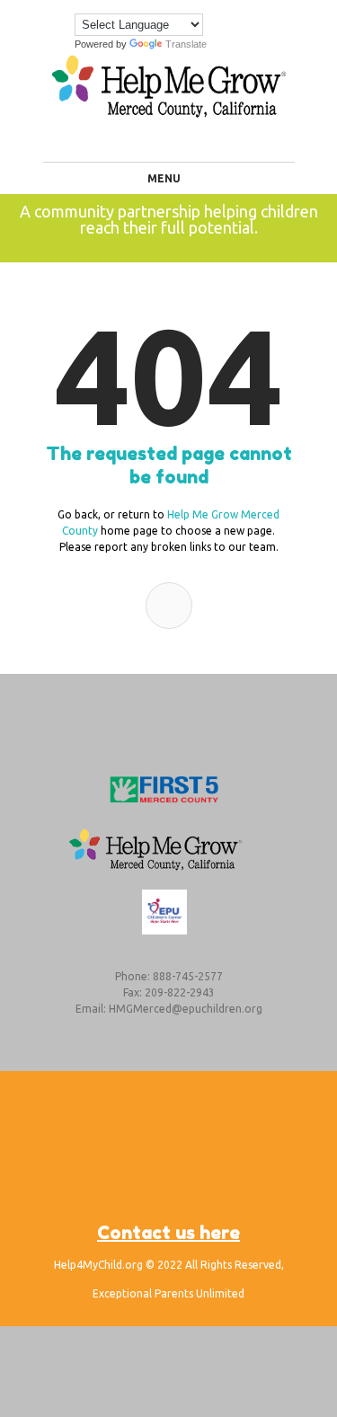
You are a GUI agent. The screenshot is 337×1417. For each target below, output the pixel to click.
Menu (164, 178)
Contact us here (168, 1233)
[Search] (168, 605)
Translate (186, 44)
